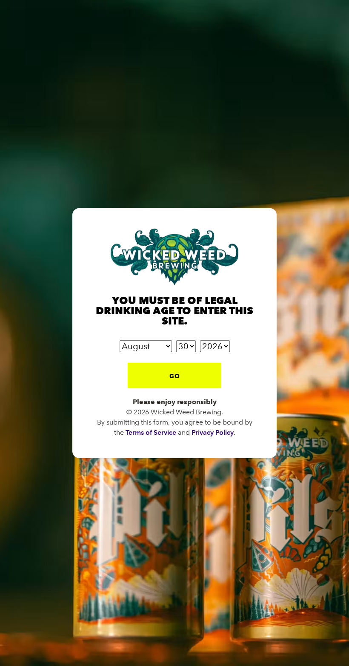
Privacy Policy (213, 432)
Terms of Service (151, 432)
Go (174, 375)
